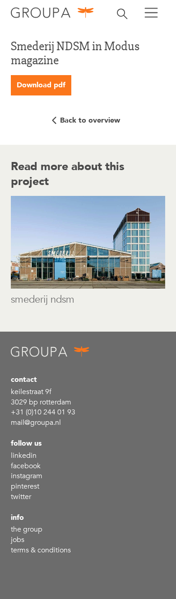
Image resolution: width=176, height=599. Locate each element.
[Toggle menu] (151, 12)
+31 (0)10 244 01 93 (43, 412)
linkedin (24, 456)
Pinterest (25, 486)
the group (26, 529)
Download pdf (41, 85)
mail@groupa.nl (36, 423)
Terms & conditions (41, 550)
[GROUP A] (52, 12)
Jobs (17, 540)
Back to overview (90, 120)
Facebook (26, 466)
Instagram (26, 476)
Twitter (21, 497)
